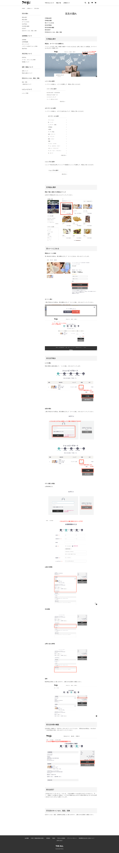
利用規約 (48, 838)
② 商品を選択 (48, 20)
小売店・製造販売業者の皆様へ (37, 838)
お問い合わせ (59, 840)
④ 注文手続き (48, 25)
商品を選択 (24, 19)
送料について (25, 70)
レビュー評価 (25, 93)
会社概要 (27, 838)
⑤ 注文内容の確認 (49, 27)
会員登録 (24, 39)
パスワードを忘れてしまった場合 (29, 46)
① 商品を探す (48, 18)
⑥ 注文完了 (48, 29)
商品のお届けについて (27, 73)
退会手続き (24, 48)
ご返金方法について (26, 84)
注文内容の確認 (25, 26)
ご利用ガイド (66, 2)
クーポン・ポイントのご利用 (28, 59)
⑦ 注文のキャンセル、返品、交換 (53, 32)
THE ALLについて (49, 2)
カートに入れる (25, 21)
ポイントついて (25, 44)
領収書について (25, 61)
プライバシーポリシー (72, 838)
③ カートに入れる (49, 22)
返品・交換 (24, 82)
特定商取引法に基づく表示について (86, 838)
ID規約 (53, 838)
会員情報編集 (25, 41)
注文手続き (24, 24)
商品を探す (24, 17)
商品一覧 (58, 2)
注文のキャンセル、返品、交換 (29, 30)
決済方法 (24, 57)
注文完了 (24, 28)
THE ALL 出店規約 (61, 838)
